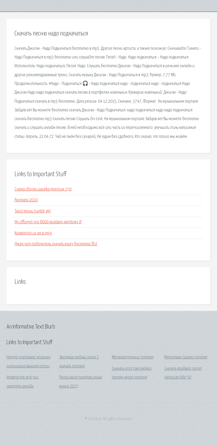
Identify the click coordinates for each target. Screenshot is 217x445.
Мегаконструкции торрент (133, 357)
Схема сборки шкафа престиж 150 (43, 189)
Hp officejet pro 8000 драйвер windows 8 (48, 222)
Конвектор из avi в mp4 (33, 233)
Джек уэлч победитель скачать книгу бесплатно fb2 (56, 244)
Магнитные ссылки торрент (185, 357)
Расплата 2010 (26, 200)
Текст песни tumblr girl (33, 211)
